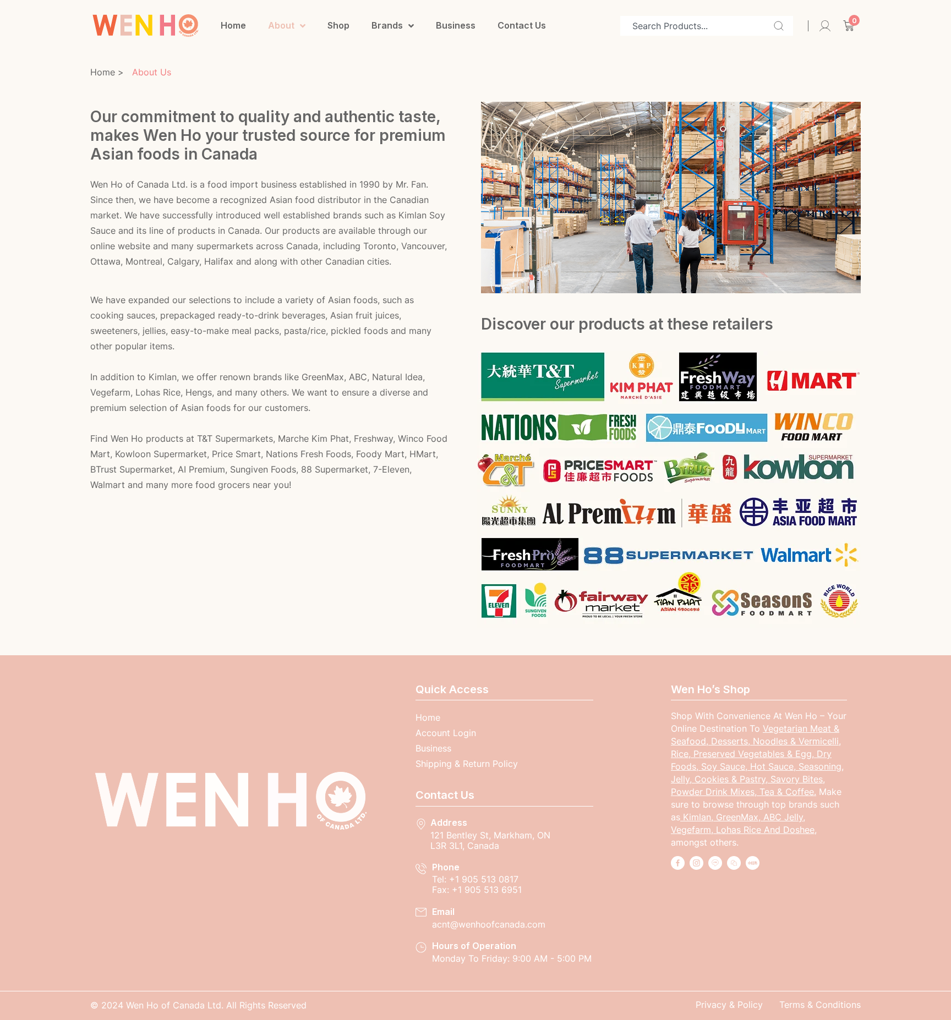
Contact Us (522, 25)
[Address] (421, 824)
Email (443, 911)
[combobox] (706, 26)
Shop (338, 25)
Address (448, 822)
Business (456, 25)
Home (233, 25)
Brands (387, 25)
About (281, 25)
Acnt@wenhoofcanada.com (488, 924)
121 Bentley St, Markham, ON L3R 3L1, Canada (490, 840)
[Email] (421, 912)
